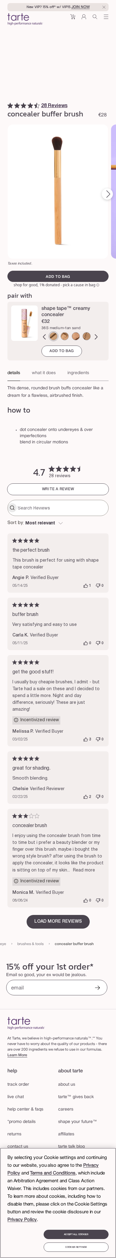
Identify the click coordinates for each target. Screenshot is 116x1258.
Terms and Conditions (52, 1173)
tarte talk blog (71, 1147)
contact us (17, 1147)
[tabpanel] (58, 390)
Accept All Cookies (76, 1234)
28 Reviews (54, 106)
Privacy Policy (22, 1220)
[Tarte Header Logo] (25, 20)
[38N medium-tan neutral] (76, 336)
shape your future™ (77, 1122)
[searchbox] (62, 508)
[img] (10, 105)
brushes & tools (30, 944)
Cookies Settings (76, 1247)
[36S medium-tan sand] (53, 336)
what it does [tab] (44, 373)
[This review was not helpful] (98, 586)
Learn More (17, 1055)
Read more (84, 870)
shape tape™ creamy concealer (65, 311)
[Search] (94, 19)
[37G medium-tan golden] (64, 336)
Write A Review (58, 489)
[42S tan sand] (86, 336)
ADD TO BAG (61, 351)
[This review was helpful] (86, 586)
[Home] (26, 1023)
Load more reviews (58, 922)
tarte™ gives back (76, 1097)
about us (66, 1085)
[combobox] (58, 523)
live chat (15, 1097)
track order (18, 1085)
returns (14, 1134)
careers (65, 1109)
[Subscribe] (97, 988)
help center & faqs (25, 1109)
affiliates (66, 1134)
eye (3, 944)
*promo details (21, 1122)
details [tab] (13, 373)
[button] (72, 19)
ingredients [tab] (78, 373)
